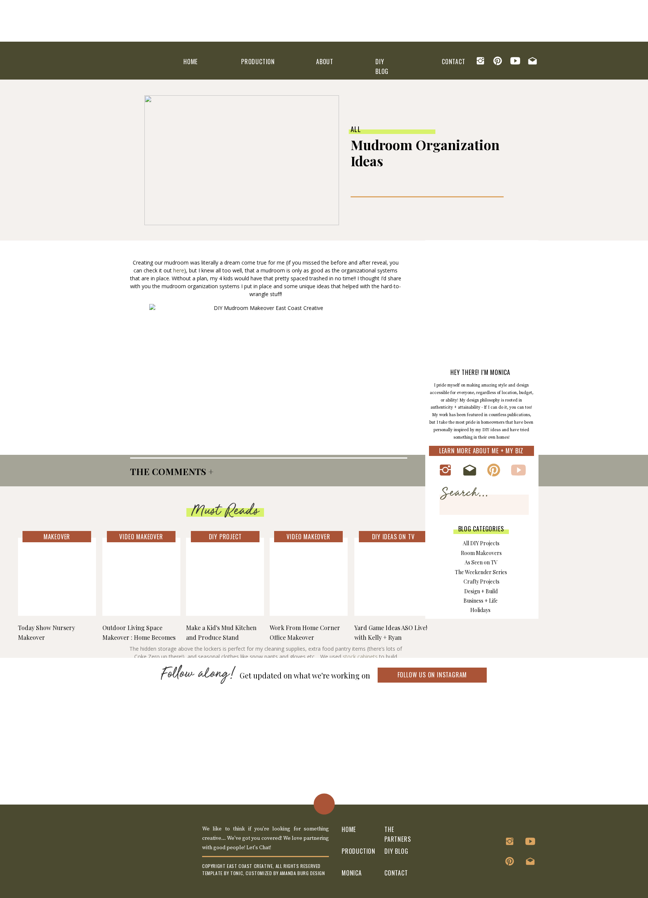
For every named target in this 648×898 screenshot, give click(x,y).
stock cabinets (360, 656)
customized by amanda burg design (285, 873)
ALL (356, 129)
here (178, 270)
